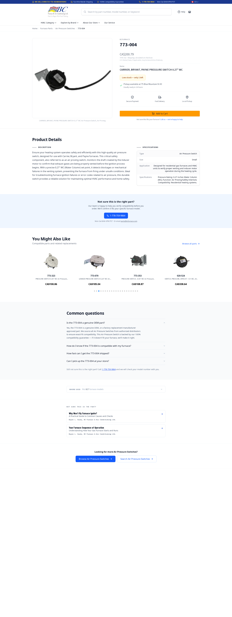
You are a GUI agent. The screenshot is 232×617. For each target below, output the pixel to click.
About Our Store (90, 22)
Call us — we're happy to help (171, 119)
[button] (94, 291)
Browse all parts (189, 243)
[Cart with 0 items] (189, 11)
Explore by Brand (68, 22)
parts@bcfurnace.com (129, 221)
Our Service (109, 22)
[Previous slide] (38, 272)
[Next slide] (194, 272)
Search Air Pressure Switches (135, 458)
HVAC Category (47, 22)
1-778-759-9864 (148, 2)
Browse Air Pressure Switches (94, 458)
